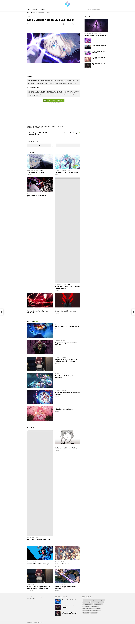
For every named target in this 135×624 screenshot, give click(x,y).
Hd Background (88, 604)
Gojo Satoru (53, 125)
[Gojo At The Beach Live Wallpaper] (67, 161)
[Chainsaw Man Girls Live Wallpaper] (67, 437)
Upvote (39, 145)
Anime (41, 170)
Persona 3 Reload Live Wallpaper (38, 564)
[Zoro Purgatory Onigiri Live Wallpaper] (88, 53)
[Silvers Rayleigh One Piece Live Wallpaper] (67, 576)
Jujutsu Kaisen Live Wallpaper (99, 45)
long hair (95, 606)
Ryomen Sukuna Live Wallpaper (65, 311)
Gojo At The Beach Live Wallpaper (66, 172)
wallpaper (47, 126)
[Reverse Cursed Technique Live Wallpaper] (40, 300)
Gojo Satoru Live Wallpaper (36, 172)
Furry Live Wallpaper (62, 564)
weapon (94, 612)
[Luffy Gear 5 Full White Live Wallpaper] (88, 59)
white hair (60, 126)
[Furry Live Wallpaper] (67, 553)
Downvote (68, 145)
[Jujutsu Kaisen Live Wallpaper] (88, 47)
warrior (53, 126)
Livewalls (87, 606)
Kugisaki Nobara (72, 125)
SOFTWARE (42, 9)
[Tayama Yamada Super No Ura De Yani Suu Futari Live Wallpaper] (40, 364)
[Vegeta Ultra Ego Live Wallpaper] (96, 25)
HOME (29, 9)
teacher (40, 126)
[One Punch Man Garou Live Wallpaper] (88, 65)
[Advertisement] (53, 29)
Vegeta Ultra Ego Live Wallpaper (95, 35)
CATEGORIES (35, 9)
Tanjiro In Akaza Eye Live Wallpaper (67, 326)
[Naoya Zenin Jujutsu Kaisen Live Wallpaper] (40, 347)
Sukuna (35, 126)
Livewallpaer (98, 604)
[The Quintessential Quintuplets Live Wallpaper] (40, 483)
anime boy (30, 125)
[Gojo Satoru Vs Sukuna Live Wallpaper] (40, 184)
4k (85, 600)
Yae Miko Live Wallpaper (97, 39)
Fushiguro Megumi (40, 125)
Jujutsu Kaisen (63, 125)
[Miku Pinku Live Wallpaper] (40, 413)
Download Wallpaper (55, 100)
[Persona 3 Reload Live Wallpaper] (40, 553)
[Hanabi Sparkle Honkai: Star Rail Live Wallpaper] (40, 397)
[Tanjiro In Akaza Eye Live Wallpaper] (40, 330)
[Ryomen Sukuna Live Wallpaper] (67, 300)
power (29, 126)
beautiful (87, 602)
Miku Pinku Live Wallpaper (64, 409)
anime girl (102, 600)
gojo (47, 125)
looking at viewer (88, 608)
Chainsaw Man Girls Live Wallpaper (67, 448)
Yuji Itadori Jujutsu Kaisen (35, 127)
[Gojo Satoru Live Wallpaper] (40, 161)
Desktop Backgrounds (98, 602)
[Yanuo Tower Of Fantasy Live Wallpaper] (40, 380)
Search (106, 9)
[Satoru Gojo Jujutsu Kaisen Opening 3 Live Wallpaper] (67, 230)
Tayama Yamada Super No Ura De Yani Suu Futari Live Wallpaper (66, 360)
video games (87, 610)
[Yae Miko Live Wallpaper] (88, 40)
